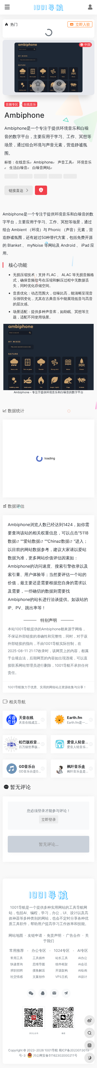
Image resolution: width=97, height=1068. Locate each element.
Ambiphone (43, 162)
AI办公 (82, 958)
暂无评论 (20, 787)
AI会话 (82, 964)
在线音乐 (30, 104)
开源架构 (61, 970)
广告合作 (73, 935)
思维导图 (39, 964)
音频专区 (12, 104)
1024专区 (62, 950)
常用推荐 (16, 950)
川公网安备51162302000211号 (54, 1055)
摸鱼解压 (39, 970)
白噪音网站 (41, 167)
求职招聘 (16, 970)
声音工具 (65, 162)
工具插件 (39, 958)
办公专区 (39, 950)
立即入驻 (83, 24)
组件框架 (61, 964)
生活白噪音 (18, 167)
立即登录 (48, 819)
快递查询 (16, 964)
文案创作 (39, 977)
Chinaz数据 (58, 541)
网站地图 (16, 935)
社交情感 (16, 977)
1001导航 (51, 1050)
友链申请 (35, 935)
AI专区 (82, 950)
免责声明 (54, 935)
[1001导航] (48, 7)
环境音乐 (84, 162)
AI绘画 (82, 970)
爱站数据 (32, 541)
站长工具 (61, 958)
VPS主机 (61, 977)
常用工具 (16, 958)
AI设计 (82, 977)
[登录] (90, 8)
